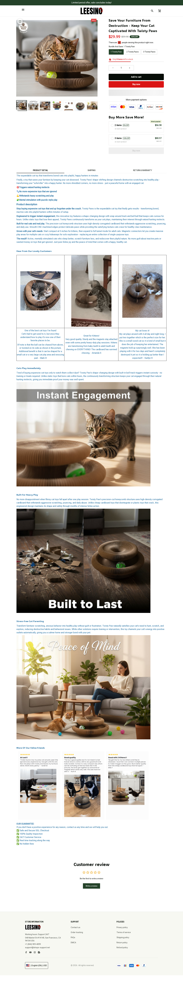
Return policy (122, 942)
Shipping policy (123, 937)
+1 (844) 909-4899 (33, 944)
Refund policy (122, 947)
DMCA (73, 942)
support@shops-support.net (37, 947)
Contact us (75, 927)
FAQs (73, 937)
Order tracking (77, 932)
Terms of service (124, 932)
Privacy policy (122, 927)
